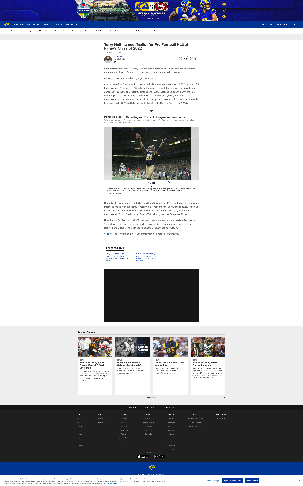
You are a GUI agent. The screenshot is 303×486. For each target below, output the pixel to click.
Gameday (171, 430)
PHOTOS (171, 414)
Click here (109, 233)
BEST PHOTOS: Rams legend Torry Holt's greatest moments (145, 117)
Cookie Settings (213, 480)
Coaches (80, 426)
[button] (151, 295)
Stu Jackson (118, 57)
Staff (80, 430)
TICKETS (196, 414)
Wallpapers (171, 449)
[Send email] (191, 59)
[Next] (169, 182)
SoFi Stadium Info (221, 418)
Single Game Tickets (195, 426)
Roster (80, 418)
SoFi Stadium (171, 442)
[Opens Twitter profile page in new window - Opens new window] (115, 62)
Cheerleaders (148, 434)
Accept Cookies (252, 480)
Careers (80, 445)
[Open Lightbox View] (151, 162)
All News (124, 418)
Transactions (80, 442)
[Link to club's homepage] (6, 24)
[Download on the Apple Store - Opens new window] (143, 457)
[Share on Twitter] (186, 59)
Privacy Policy (112, 483)
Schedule (101, 414)
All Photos (171, 418)
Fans (171, 438)
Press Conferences (148, 422)
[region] (151, 480)
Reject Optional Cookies (232, 480)
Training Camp (124, 442)
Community (124, 422)
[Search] (259, 24)
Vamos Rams (124, 426)
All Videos (148, 418)
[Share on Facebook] (181, 59)
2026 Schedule (101, 418)
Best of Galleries (171, 426)
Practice (171, 434)
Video (148, 414)
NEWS (124, 414)
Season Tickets (196, 422)
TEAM (80, 414)
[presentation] (224, 398)
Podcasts (124, 434)
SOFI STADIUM (221, 414)
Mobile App (124, 430)
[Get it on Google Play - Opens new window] (159, 458)
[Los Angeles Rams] (151, 468)
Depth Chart (80, 422)
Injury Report (80, 438)
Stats (80, 434)
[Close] (299, 480)
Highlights (148, 430)
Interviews (148, 426)
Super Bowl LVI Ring (124, 438)
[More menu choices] (76, 24)
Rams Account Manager (195, 418)
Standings (101, 422)
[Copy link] (195, 58)
